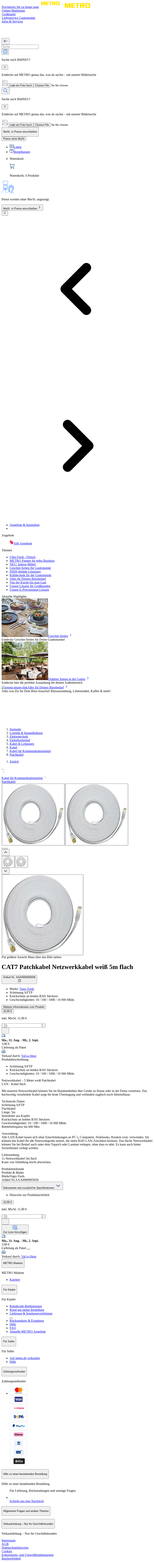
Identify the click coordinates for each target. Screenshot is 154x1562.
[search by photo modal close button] (5, 67)
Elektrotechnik (19, 736)
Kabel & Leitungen (22, 743)
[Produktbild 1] (8, 862)
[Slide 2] (6, 848)
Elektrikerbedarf (20, 740)
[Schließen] (5, 213)
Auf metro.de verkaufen (25, 1358)
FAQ (13, 1328)
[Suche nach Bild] (5, 52)
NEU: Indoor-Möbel (23, 564)
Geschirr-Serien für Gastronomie (30, 568)
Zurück (14, 761)
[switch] (14, 139)
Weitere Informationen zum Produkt (23, 1006)
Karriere (15, 1279)
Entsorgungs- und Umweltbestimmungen (28, 1555)
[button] (77, 771)
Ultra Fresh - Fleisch (22, 557)
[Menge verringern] (3, 1025)
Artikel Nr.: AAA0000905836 (19, 977)
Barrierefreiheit (11, 1558)
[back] (6, 41)
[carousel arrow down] (6, 871)
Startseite (15, 729)
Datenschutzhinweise (15, 1547)
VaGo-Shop (28, 1056)
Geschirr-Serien (58, 636)
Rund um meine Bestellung (27, 1309)
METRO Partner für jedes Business (32, 560)
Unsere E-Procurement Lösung (29, 589)
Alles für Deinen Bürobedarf (28, 578)
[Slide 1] (3, 848)
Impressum (8, 1540)
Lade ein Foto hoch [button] (21, 85)
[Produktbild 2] (21, 862)
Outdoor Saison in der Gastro (66, 679)
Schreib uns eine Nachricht (27, 1501)
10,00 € (7, 1011)
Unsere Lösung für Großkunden (30, 586)
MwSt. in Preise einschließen (20, 208)
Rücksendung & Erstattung (27, 1320)
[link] (81, 167)
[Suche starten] (6, 91)
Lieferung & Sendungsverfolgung (31, 1313)
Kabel (13, 747)
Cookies (7, 1551)
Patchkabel (16, 754)
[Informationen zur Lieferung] (28, 1249)
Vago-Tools (26, 989)
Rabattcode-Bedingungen (26, 1306)
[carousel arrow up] (6, 852)
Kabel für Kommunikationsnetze (30, 751)
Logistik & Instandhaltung (26, 733)
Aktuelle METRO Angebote (28, 1331)
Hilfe (13, 1324)
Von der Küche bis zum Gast (28, 582)
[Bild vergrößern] (43, 914)
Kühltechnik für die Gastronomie (30, 575)
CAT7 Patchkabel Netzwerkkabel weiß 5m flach (67, 966)
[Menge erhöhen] (44, 1025)
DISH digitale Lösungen (25, 571)
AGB (5, 1544)
